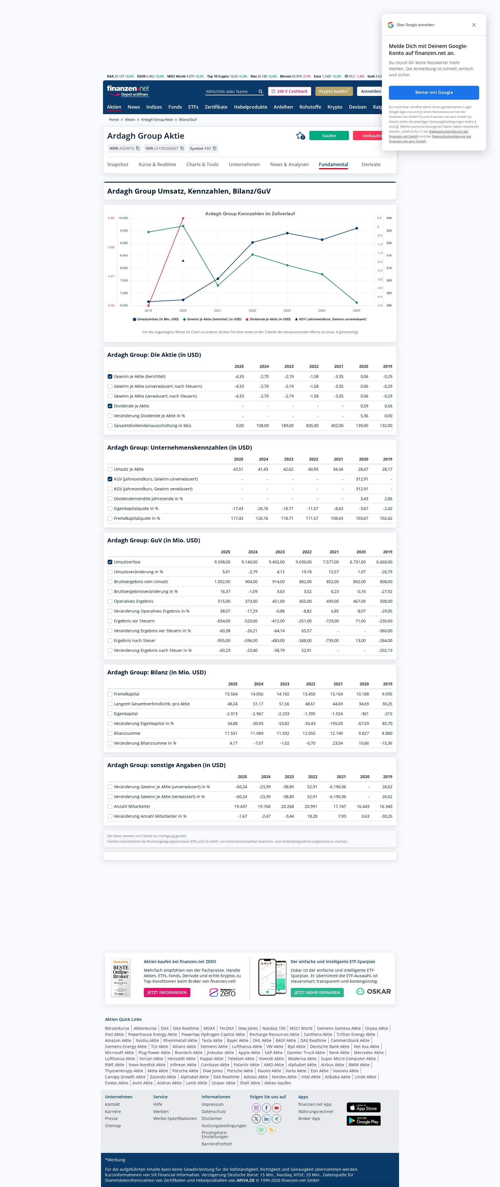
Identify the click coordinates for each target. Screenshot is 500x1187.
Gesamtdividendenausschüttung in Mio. (153, 426)
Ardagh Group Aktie (157, 119)
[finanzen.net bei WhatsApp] (261, 1129)
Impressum (213, 1104)
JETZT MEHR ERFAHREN (317, 992)
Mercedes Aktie (369, 1052)
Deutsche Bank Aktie (330, 1046)
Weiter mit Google (434, 92)
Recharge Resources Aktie (274, 1034)
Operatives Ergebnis (133, 601)
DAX (110, 76)
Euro (317, 76)
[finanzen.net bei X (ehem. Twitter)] (256, 1118)
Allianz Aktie (184, 1046)
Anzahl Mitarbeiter (132, 806)
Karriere (113, 1112)
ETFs (193, 107)
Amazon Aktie (118, 1040)
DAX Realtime (186, 1028)
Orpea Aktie (376, 1028)
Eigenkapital (126, 714)
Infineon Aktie (183, 1064)
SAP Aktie (274, 1052)
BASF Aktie (286, 1040)
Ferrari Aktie (151, 1058)
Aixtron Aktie (169, 1083)
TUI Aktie (159, 1046)
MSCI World (176, 76)
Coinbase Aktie (215, 1064)
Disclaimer (212, 1118)
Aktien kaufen (277, 1083)
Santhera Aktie (318, 1034)
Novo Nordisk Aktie (147, 1064)
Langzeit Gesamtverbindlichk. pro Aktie (152, 704)
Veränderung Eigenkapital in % (144, 724)
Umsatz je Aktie (129, 469)
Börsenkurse (117, 1028)
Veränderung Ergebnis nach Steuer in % (153, 650)
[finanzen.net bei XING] (276, 1118)
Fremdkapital (126, 694)
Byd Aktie (297, 1046)
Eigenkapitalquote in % (136, 509)
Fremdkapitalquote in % (137, 518)
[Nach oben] (385, 1180)
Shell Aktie (250, 1083)
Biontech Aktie (189, 1052)
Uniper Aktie (224, 1083)
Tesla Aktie (212, 1040)
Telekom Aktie (241, 1058)
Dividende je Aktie (131, 406)
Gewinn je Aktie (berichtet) (139, 376)
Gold (371, 76)
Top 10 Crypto (218, 76)
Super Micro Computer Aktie (348, 1058)
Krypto (335, 107)
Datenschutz (214, 1112)
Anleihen (283, 107)
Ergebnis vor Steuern (134, 621)
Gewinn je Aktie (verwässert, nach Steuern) (155, 396)
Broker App (309, 1118)
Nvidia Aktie (147, 1040)
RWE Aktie (114, 1064)
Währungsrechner (316, 1112)
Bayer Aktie (238, 1040)
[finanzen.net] (128, 88)
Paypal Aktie (211, 1058)
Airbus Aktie (332, 1064)
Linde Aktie (365, 1077)
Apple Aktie (249, 1052)
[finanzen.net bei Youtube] (276, 1107)
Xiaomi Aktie (269, 1070)
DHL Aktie (262, 1040)
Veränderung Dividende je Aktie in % (149, 416)
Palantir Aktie (247, 1064)
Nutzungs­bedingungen (224, 1126)
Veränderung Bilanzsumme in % (145, 743)
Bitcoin (285, 76)
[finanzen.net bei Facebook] (266, 1107)
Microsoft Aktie (119, 1052)
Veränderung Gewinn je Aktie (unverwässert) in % (162, 787)
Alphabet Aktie (302, 1064)
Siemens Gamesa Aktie (339, 1028)
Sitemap (113, 1126)
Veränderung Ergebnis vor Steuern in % (152, 631)
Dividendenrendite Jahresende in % (148, 499)
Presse (111, 1118)
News (134, 107)
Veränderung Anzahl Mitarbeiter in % (150, 816)
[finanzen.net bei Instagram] (256, 1107)
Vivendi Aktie (271, 1058)
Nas (254, 76)
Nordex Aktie (284, 1077)
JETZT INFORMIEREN (167, 992)
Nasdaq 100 (274, 1028)
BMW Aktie (359, 1064)
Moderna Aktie (302, 1058)
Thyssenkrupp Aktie (124, 1070)
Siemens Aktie (214, 1046)
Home (114, 119)
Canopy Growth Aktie (125, 1077)
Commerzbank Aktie (350, 1040)
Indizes (154, 107)
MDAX (209, 1028)
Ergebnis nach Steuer (135, 641)
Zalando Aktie (163, 1077)
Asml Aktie (143, 1083)
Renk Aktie (339, 1052)
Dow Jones (248, 1028)
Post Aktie (114, 1034)
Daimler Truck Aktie (306, 1052)
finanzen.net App (315, 1104)
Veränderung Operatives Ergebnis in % (152, 611)
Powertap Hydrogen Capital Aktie (213, 1034)
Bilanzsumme (127, 733)
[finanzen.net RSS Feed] (271, 1129)
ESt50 (141, 76)
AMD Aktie (274, 1064)
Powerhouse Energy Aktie (152, 1034)
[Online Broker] (129, 94)
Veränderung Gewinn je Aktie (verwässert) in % (159, 797)
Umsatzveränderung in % (138, 572)
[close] (474, 24)
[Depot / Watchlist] (300, 135)
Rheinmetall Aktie (180, 1040)
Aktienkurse (145, 1028)
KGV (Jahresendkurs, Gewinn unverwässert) (156, 479)
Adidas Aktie (256, 1077)
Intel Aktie (311, 1077)
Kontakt (112, 1104)
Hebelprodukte (250, 107)
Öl (346, 76)
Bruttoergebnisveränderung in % (146, 591)
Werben (161, 1112)
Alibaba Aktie (337, 1077)
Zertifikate (216, 107)
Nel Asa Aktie (366, 1046)
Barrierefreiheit (217, 1144)
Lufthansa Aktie (247, 1046)
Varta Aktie (296, 1070)
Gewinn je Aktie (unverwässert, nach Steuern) (158, 386)
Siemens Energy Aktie (126, 1046)
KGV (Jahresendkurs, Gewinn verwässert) (153, 489)
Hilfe (157, 1104)
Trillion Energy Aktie (356, 1034)
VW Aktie (274, 1046)
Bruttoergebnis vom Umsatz (141, 582)
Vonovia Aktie (346, 1070)
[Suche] (261, 91)
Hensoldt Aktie (182, 1058)
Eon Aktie (320, 1070)
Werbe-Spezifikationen (175, 1118)
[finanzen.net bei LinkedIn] (266, 1118)
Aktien (114, 107)
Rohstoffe (310, 107)
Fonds (175, 107)
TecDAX (226, 1028)
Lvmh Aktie (196, 1083)
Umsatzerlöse (127, 562)
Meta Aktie (158, 1070)
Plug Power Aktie (154, 1052)
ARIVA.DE (246, 1180)
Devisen (358, 107)
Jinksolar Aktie (220, 1052)
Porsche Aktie (185, 1070)
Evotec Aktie (116, 1083)
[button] (289, 91)
